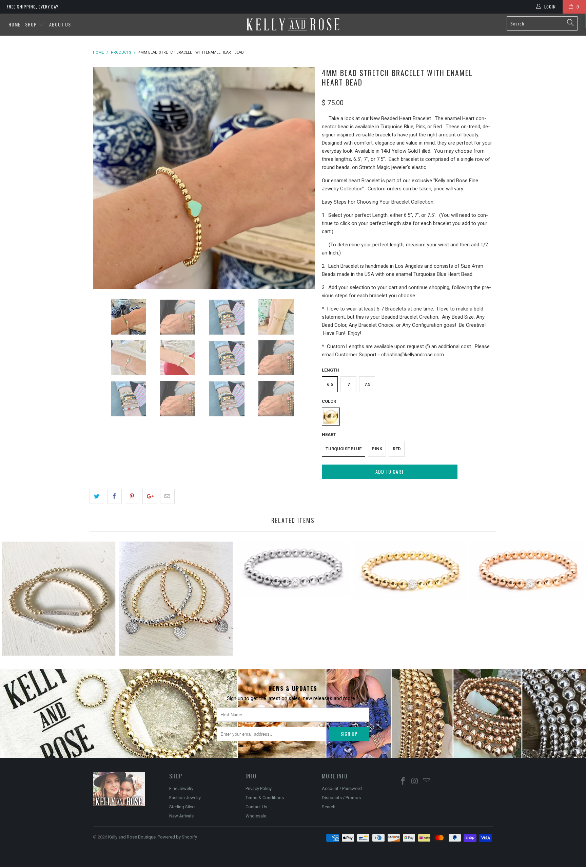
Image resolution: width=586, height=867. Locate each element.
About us (60, 24)
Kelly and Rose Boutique (132, 837)
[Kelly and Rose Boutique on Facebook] (403, 781)
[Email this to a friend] (167, 496)
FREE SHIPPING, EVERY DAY (32, 7)
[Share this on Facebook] (114, 496)
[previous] (105, 178)
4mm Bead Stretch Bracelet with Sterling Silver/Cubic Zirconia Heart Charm (176, 599)
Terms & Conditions (265, 797)
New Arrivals (181, 815)
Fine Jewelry (181, 788)
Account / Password (342, 788)
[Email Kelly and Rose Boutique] (427, 781)
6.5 (330, 384)
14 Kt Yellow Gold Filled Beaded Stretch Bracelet (410, 570)
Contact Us (256, 806)
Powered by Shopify (177, 837)
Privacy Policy (259, 788)
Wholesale (256, 815)
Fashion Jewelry (185, 797)
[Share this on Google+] (149, 496)
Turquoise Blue (344, 448)
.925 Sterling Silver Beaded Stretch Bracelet (293, 569)
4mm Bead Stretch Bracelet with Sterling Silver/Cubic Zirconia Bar (59, 599)
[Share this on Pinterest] (132, 496)
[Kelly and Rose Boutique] (293, 24)
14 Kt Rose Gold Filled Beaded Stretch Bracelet (527, 570)
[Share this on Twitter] (97, 496)
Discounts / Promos (341, 797)
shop (31, 24)
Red (397, 448)
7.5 (367, 384)
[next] (303, 178)
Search (328, 806)
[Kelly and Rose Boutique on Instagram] (415, 781)
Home (14, 24)
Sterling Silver (182, 806)
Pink (377, 448)
